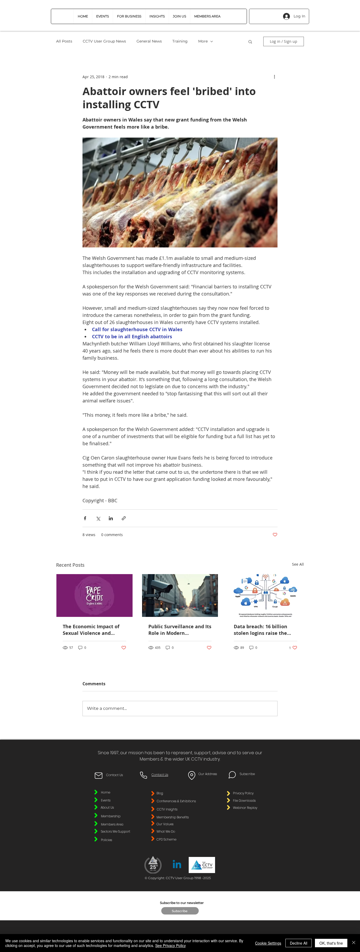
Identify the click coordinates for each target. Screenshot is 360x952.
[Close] (354, 943)
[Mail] (99, 776)
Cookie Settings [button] (268, 943)
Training (180, 41)
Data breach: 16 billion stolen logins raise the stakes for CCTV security (262, 629)
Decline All (298, 943)
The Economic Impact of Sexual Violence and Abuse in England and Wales (91, 629)
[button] (129, 16)
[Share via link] (123, 518)
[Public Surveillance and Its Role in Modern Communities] (180, 595)
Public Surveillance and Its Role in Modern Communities (179, 629)
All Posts (64, 41)
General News (149, 41)
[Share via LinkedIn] (110, 518)
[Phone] (143, 775)
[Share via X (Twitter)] (97, 518)
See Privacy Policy (170, 945)
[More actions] (274, 76)
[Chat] (232, 775)
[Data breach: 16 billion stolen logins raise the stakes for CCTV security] (265, 595)
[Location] (191, 775)
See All (298, 564)
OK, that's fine (331, 943)
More (203, 41)
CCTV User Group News (104, 41)
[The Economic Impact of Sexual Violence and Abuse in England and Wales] (94, 595)
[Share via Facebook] (84, 518)
